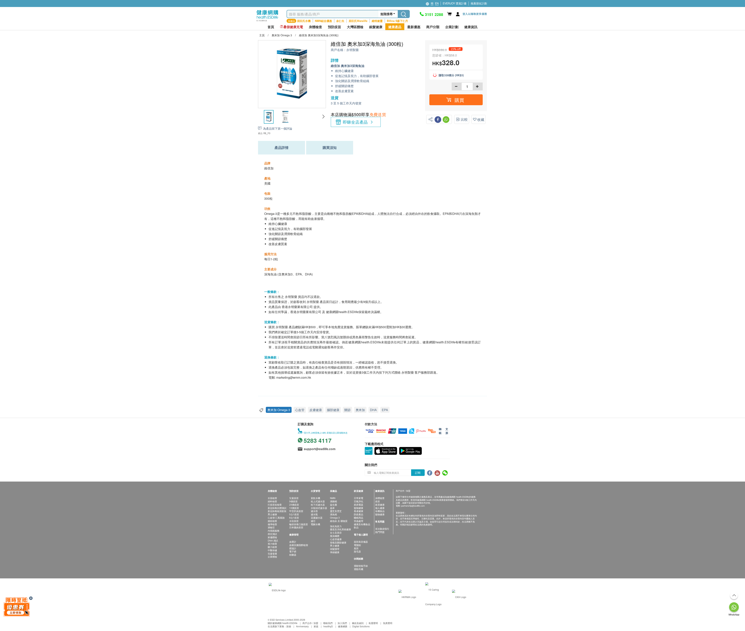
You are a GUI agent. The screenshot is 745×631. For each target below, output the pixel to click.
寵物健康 (358, 507)
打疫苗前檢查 (275, 504)
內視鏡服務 (273, 530)
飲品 (356, 527)
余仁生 (340, 21)
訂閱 (417, 473)
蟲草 (332, 507)
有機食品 (380, 511)
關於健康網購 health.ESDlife (282, 623)
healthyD (328, 626)
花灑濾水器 (316, 517)
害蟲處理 (358, 521)
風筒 (356, 548)
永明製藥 (352, 50)
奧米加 (360, 410)
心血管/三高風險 (276, 517)
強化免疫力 (336, 526)
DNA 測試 (273, 540)
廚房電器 (358, 504)
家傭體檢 (272, 537)
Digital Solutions (361, 626)
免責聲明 (387, 623)
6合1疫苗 (294, 517)
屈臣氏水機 (304, 21)
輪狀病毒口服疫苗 (298, 524)
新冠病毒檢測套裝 (277, 511)
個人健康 (380, 507)
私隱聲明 (373, 623)
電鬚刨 (357, 545)
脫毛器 (357, 551)
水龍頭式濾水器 (319, 507)
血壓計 (292, 541)
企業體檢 (272, 556)
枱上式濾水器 (318, 501)
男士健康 (272, 514)
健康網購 (342, 626)
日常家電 (358, 498)
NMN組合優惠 (323, 21)
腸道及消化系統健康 (340, 529)
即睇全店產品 (355, 122)
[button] (323, 116)
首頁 (271, 27)
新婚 (288, 626)
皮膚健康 (315, 410)
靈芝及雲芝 (336, 511)
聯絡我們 (328, 623)
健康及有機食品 (362, 524)
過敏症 (271, 527)
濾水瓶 (314, 514)
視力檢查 (272, 543)
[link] (277, 589)
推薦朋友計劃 (479, 3)
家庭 (316, 626)
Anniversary (302, 626)
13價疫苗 (294, 507)
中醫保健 (272, 550)
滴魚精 (333, 514)
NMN (332, 498)
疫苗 (377, 501)
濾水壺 (314, 511)
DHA (373, 410)
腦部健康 (333, 410)
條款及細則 (358, 623)
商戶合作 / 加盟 (310, 623)
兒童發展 (272, 553)
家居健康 (380, 504)
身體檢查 (380, 498)
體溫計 (292, 548)
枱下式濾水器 (318, 504)
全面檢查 (272, 498)
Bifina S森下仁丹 (397, 21)
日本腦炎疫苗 (296, 527)
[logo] (267, 21)
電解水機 (315, 524)
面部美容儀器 (361, 541)
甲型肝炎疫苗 (296, 511)
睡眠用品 (358, 517)
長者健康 (358, 511)
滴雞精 (333, 501)
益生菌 (333, 504)
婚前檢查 (272, 521)
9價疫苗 (293, 501)
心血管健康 (336, 539)
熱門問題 (380, 532)
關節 (347, 410)
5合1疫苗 (294, 514)
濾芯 (313, 521)
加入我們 (342, 623)
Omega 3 (335, 517)
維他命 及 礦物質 (338, 521)
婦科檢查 (272, 501)
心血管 (299, 410)
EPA (385, 410)
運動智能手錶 (361, 565)
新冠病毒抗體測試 (277, 507)
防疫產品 (358, 514)
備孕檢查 (272, 524)
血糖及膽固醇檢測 (298, 545)
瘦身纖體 (334, 535)
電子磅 (292, 551)
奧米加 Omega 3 (278, 410)
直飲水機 (315, 498)
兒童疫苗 (294, 498)
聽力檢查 (272, 547)
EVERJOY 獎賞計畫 (455, 3)
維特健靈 (377, 21)
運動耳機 (358, 569)
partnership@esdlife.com (413, 505)
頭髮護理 (334, 548)
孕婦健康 (334, 552)
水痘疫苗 (294, 521)
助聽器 (292, 554)
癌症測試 (272, 534)
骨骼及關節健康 (338, 542)
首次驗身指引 (382, 528)
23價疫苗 (294, 504)
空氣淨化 (358, 501)
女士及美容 (336, 532)
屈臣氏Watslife (358, 21)
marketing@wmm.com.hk (293, 377)
